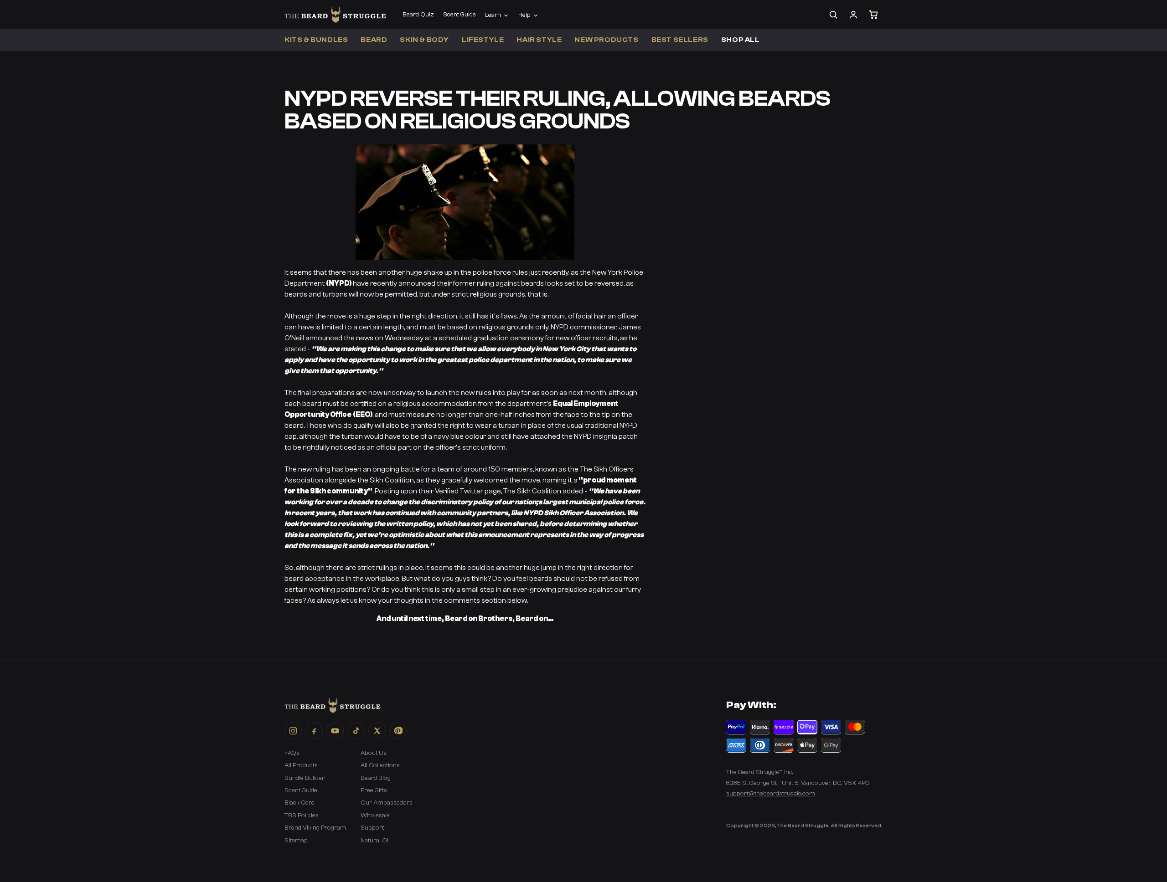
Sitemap (296, 840)
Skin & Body (424, 40)
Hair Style (539, 40)
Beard (374, 40)
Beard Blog (376, 778)
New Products (606, 40)
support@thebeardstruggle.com (770, 793)
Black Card (299, 802)
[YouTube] (335, 730)
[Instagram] (293, 730)
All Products (301, 765)
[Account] (853, 14)
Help (524, 15)
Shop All (740, 40)
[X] (377, 730)
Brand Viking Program (315, 827)
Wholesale (375, 815)
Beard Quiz (418, 14)
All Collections (380, 765)
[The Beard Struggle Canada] (335, 14)
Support (372, 827)
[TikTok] (356, 730)
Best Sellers (679, 40)
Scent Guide (459, 14)
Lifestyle (483, 40)
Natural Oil (375, 840)
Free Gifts (374, 790)
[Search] (833, 14)
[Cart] (873, 14)
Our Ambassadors (387, 802)
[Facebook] (314, 730)
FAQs (291, 753)
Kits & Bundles (316, 40)
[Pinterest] (398, 730)
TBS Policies (301, 815)
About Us (374, 753)
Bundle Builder (304, 778)
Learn (493, 15)
